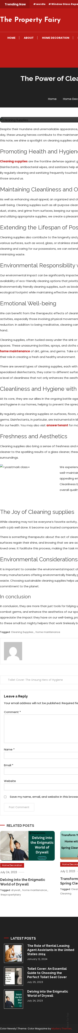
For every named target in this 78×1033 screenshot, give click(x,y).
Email (8, 765)
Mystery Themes (61, 1028)
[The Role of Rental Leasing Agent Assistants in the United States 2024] (13, 953)
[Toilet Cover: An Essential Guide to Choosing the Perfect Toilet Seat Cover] (13, 976)
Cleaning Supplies (22, 632)
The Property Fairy (30, 20)
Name (9, 749)
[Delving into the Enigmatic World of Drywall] (13, 999)
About (29, 38)
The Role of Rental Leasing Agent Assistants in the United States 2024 (50, 950)
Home (11, 38)
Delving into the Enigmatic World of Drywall (47, 993)
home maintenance (48, 632)
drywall (15, 890)
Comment (12, 712)
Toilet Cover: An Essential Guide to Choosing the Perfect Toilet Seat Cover (47, 973)
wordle (40, 4)
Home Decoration (55, 38)
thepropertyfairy (11, 894)
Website (10, 781)
